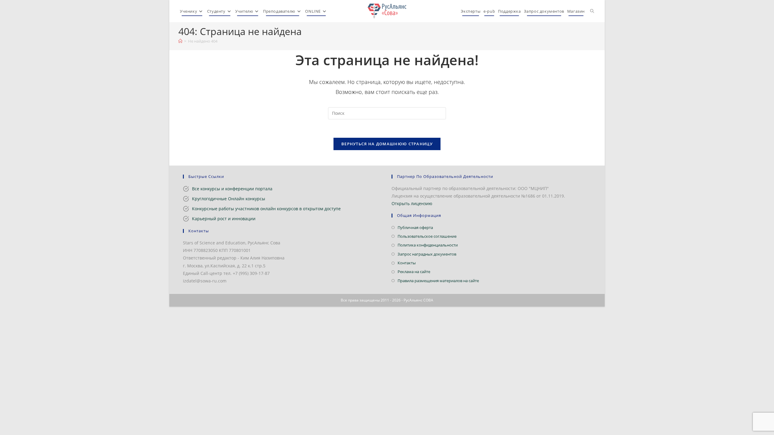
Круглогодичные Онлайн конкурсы (228, 198)
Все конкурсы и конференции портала (232, 189)
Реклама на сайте (414, 271)
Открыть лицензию (412, 203)
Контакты (407, 263)
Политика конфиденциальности (428, 245)
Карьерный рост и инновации (223, 218)
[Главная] (180, 41)
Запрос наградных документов (427, 254)
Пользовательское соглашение (427, 236)
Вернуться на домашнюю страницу (387, 144)
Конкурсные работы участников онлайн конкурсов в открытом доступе (266, 208)
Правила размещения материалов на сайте (438, 280)
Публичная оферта (415, 227)
